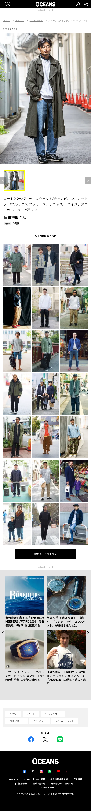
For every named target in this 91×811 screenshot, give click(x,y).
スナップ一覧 (36, 21)
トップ (6, 21)
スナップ (19, 21)
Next (88, 633)
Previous (2, 633)
